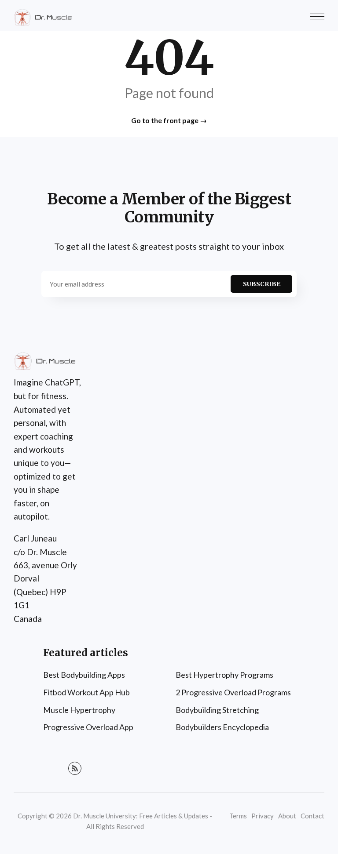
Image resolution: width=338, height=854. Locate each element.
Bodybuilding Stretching (217, 710)
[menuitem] (102, 675)
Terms (238, 816)
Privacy (262, 816)
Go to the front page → (169, 120)
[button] (317, 16)
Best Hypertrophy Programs (224, 675)
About (287, 816)
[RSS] (74, 768)
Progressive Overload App (88, 727)
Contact (312, 816)
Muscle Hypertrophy (79, 710)
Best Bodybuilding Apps (84, 675)
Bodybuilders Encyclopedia (222, 727)
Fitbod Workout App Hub (86, 692)
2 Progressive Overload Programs (233, 692)
